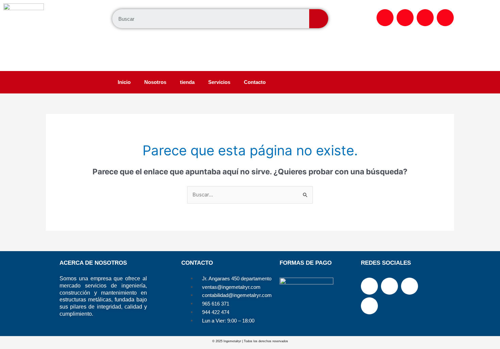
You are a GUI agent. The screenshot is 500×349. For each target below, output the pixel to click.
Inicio (124, 82)
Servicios (219, 82)
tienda (187, 82)
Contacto (255, 82)
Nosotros (155, 82)
